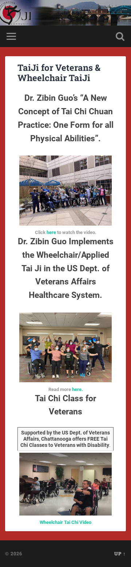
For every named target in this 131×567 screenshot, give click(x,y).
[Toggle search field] (120, 36)
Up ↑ (120, 553)
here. (77, 389)
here (51, 232)
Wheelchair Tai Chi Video (65, 522)
